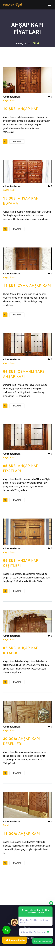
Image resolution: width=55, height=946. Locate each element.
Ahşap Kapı (9, 100)
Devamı (17, 141)
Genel (6, 825)
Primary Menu (49, 5)
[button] (6, 930)
